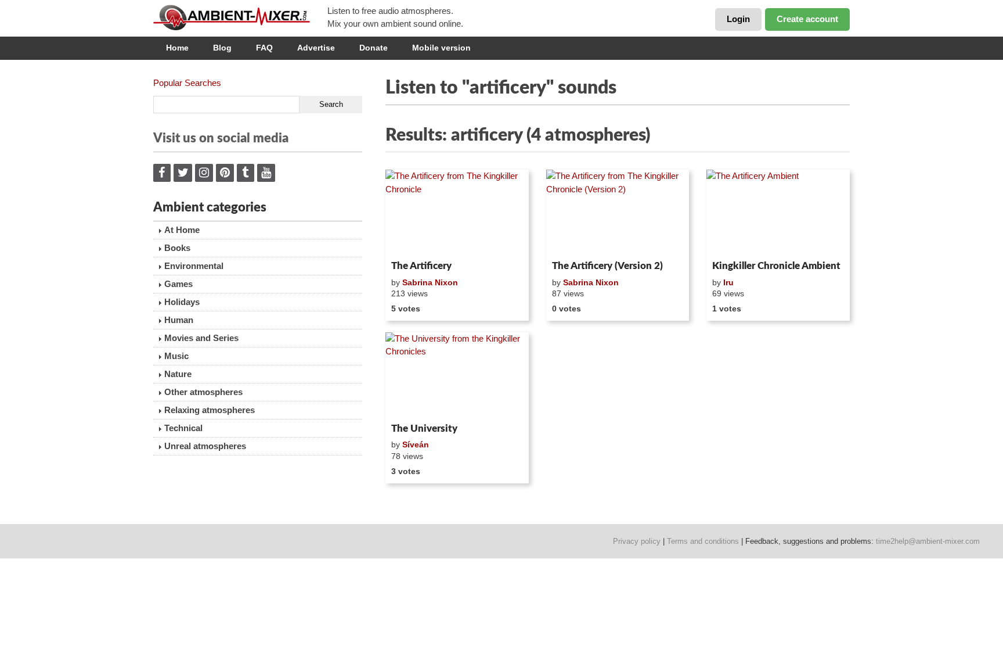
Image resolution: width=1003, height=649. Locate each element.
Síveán (415, 444)
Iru (728, 282)
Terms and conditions (703, 541)
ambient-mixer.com (240, 17)
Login (738, 19)
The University (424, 428)
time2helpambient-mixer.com (928, 541)
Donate (373, 47)
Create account (807, 19)
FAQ (264, 47)
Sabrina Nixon (430, 282)
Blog (222, 47)
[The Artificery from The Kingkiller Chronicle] (457, 213)
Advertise (316, 47)
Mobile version (441, 47)
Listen (413, 240)
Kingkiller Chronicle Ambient (776, 266)
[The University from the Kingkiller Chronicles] (457, 375)
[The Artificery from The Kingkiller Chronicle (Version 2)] (618, 213)
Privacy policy (637, 541)
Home (177, 47)
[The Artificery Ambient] (778, 213)
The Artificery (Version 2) (607, 266)
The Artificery (421, 266)
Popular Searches (187, 83)
